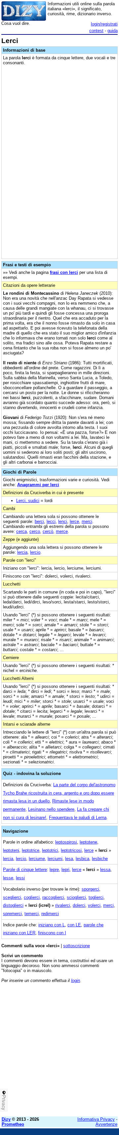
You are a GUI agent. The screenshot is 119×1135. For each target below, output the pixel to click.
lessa (105, 869)
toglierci (96, 897)
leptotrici (50, 850)
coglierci (32, 897)
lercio (35, 552)
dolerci (79, 905)
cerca (21, 531)
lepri (65, 869)
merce (62, 531)
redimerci (50, 913)
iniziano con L (51, 924)
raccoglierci (53, 897)
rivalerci (62, 905)
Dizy (6, 1119)
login (75, 980)
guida (112, 30)
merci (87, 521)
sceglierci (12, 897)
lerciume (37, 858)
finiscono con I (52, 932)
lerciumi (55, 858)
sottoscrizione (76, 945)
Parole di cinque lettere (25, 869)
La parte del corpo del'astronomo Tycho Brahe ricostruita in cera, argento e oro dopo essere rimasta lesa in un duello (59, 792)
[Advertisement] (59, 1051)
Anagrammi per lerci (38, 484)
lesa (69, 858)
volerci (94, 905)
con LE (74, 924)
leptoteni (11, 850)
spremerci (12, 913)
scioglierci (76, 897)
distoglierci (13, 905)
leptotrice (30, 850)
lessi (20, 877)
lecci (51, 521)
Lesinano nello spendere (51, 809)
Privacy (4, 1102)
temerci (31, 913)
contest (96, 30)
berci (39, 521)
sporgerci (90, 889)
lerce (74, 521)
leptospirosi (66, 842)
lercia (22, 552)
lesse (8, 877)
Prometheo (13, 1124)
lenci (62, 521)
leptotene (88, 842)
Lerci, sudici (27, 500)
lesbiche (100, 858)
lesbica (82, 858)
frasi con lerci (64, 272)
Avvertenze (106, 1124)
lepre (54, 869)
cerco (34, 531)
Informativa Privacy (96, 1119)
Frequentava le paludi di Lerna (77, 817)
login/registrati (104, 24)
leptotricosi (71, 850)
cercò (48, 531)
